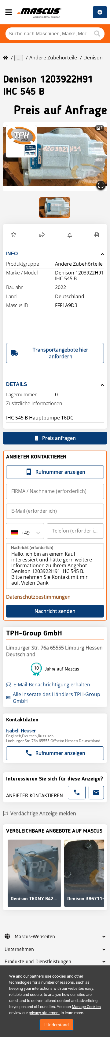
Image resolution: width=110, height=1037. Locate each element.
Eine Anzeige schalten (100, 12)
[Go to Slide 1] (55, 207)
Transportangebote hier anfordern (60, 353)
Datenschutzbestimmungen (38, 596)
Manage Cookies (86, 1006)
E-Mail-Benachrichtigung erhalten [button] (51, 684)
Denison (93, 57)
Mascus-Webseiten (35, 937)
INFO (12, 253)
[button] (13, 235)
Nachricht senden (55, 611)
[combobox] (11, 532)
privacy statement (44, 1012)
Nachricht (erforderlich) (32, 547)
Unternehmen (19, 949)
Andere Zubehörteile (53, 57)
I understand (56, 1024)
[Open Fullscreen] (100, 185)
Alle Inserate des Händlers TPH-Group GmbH (56, 697)
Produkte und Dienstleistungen (38, 961)
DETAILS (16, 384)
